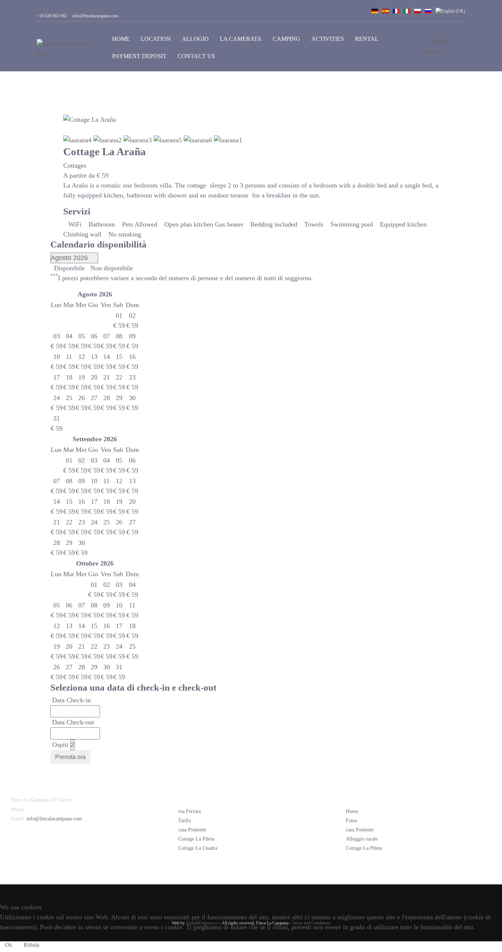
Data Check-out (73, 722)
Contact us (196, 56)
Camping (286, 39)
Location (156, 39)
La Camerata (241, 39)
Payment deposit (139, 56)
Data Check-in (71, 700)
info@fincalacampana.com (54, 818)
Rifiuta (31, 945)
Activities (327, 39)
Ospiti (60, 744)
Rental (367, 39)
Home (121, 39)
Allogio (195, 39)
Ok (8, 945)
